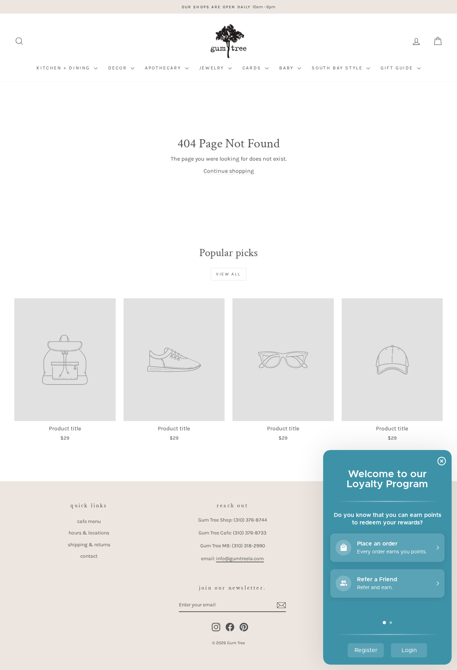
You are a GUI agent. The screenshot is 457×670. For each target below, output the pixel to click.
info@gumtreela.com (240, 559)
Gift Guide (398, 67)
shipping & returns (89, 545)
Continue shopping (229, 170)
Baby (287, 67)
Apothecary (164, 67)
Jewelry (212, 67)
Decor (118, 67)
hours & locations (89, 533)
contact (88, 556)
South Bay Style (338, 67)
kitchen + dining (64, 67)
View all (228, 274)
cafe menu (89, 521)
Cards (252, 67)
